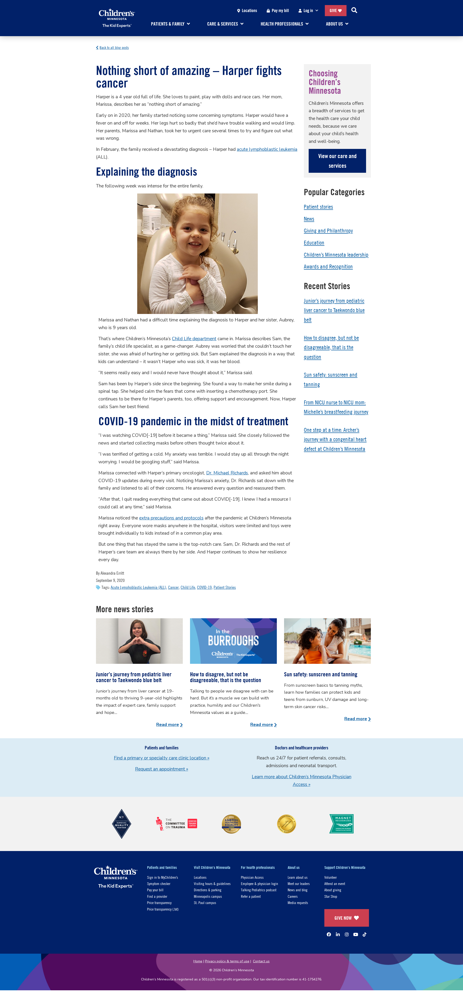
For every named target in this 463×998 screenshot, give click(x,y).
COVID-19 (204, 587)
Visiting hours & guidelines (212, 883)
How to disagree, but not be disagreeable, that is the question (331, 347)
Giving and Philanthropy (328, 230)
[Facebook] (329, 934)
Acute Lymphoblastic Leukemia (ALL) (138, 587)
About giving (332, 889)
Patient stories (318, 206)
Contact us (261, 961)
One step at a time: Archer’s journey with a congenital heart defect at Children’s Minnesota (335, 439)
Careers (293, 896)
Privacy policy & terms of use (227, 961)
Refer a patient (251, 896)
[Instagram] (347, 934)
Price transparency (159, 902)
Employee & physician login (259, 883)
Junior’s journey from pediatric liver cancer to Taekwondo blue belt (334, 310)
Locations (249, 10)
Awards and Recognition (328, 266)
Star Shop (330, 896)
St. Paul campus (205, 902)
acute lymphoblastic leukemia (267, 149)
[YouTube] (356, 934)
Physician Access (252, 877)
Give (333, 10)
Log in (308, 10)
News (309, 218)
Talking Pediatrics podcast (258, 889)
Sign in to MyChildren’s (162, 877)
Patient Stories (225, 587)
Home (197, 961)
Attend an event (334, 883)
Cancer (173, 587)
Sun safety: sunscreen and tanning (320, 674)
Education (314, 242)
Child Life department (194, 339)
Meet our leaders (299, 883)
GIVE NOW (343, 918)
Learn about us (297, 877)
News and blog (297, 889)
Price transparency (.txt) (162, 909)
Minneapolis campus (208, 896)
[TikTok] (364, 934)
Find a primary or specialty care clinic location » (161, 758)
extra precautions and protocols (171, 518)
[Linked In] (338, 934)
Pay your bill (155, 889)
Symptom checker (158, 883)
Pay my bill (280, 10)
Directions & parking (207, 889)
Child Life (188, 587)
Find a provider (157, 896)
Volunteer (330, 877)
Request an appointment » (161, 769)
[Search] (354, 10)
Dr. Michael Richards (227, 473)
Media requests (298, 902)
